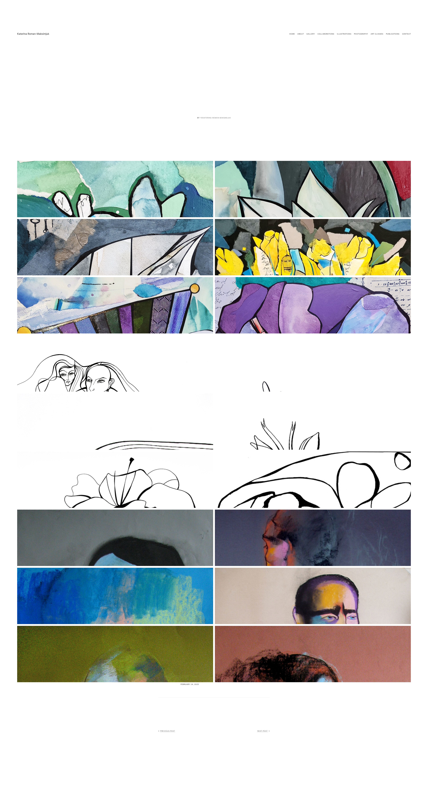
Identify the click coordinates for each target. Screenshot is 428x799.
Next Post (262, 731)
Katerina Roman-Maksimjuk (33, 33)
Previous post (167, 731)
